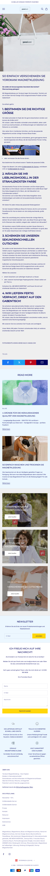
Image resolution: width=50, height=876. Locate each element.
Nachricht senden (25, 711)
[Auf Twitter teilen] (19, 362)
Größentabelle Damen (9, 804)
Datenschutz (6, 822)
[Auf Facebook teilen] (8, 362)
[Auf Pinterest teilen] (30, 362)
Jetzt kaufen (12, 517)
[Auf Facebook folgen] (3, 854)
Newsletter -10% (7, 798)
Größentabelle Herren (9, 801)
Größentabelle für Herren (16, 169)
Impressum (6, 818)
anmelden (39, 636)
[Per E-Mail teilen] (42, 362)
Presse (4, 808)
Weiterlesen (6, 429)
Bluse (4, 408)
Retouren (5, 815)
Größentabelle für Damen (30, 167)
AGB (3, 825)
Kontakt (4, 811)
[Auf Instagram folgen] (9, 854)
